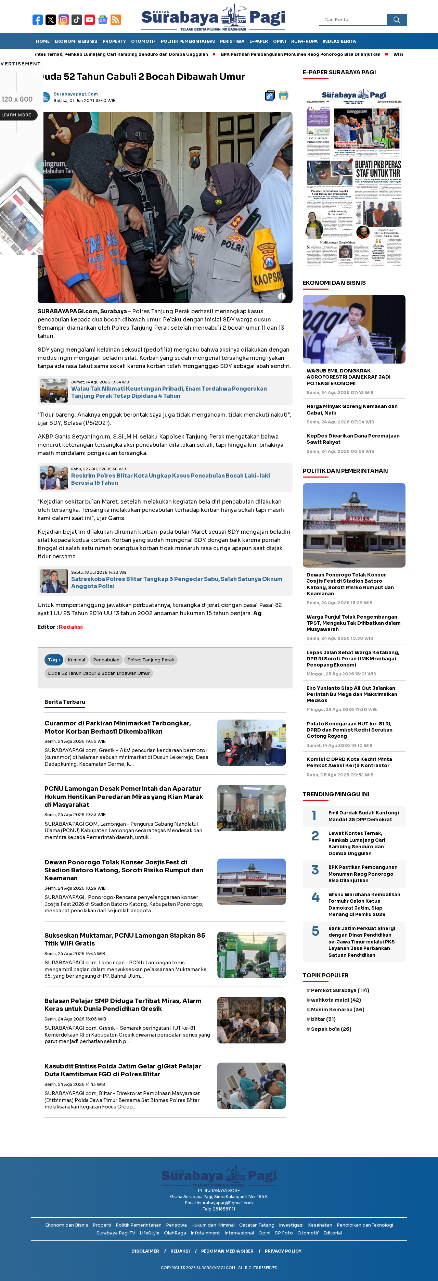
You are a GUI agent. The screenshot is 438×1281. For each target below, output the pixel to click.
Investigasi (291, 1225)
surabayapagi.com (76, 94)
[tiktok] (78, 24)
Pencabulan (106, 660)
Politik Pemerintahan (188, 41)
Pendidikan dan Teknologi (365, 1225)
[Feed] (117, 24)
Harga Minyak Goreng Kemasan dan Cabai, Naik (352, 410)
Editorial (332, 1233)
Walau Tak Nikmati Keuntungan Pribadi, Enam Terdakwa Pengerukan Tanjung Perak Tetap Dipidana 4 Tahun (169, 392)
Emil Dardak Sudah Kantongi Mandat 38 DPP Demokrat (363, 816)
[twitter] (52, 24)
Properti (102, 1225)
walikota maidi (336, 1000)
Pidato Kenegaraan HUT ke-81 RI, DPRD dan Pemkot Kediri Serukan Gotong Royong (349, 730)
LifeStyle (149, 1233)
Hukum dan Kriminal (213, 1225)
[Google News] (104, 24)
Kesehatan (320, 1225)
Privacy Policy (283, 1251)
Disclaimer (145, 1251)
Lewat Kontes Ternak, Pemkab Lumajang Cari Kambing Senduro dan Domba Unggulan (356, 844)
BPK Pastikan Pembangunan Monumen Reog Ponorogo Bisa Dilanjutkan (263, 54)
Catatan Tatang (256, 1225)
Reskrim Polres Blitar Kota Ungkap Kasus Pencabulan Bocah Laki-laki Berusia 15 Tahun (170, 479)
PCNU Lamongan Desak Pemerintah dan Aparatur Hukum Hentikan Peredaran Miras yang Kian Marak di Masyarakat (123, 797)
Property (114, 41)
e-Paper (258, 41)
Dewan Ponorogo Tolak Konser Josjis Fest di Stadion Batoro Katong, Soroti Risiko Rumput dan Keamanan (123, 870)
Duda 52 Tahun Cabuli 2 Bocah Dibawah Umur (99, 673)
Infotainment (205, 1233)
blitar (323, 1019)
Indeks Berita (339, 41)
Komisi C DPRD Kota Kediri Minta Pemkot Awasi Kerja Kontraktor (349, 763)
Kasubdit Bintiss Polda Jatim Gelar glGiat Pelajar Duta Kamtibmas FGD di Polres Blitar (122, 1070)
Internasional (239, 1233)
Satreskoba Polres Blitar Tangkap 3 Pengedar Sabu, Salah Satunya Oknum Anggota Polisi (177, 582)
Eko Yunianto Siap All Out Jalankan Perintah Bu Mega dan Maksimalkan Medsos (352, 694)
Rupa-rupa (304, 41)
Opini (279, 41)
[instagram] (65, 24)
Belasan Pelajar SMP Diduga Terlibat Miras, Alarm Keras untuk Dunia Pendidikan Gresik (123, 1005)
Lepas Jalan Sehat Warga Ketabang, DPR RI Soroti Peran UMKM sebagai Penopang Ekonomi (353, 658)
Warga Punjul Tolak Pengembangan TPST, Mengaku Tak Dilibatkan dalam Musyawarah (354, 623)
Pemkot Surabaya (340, 990)
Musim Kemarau (337, 1010)
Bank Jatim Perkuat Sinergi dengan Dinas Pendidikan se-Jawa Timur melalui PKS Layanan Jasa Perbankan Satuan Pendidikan (361, 942)
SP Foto (284, 1233)
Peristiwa (232, 41)
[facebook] (39, 24)
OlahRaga (175, 1233)
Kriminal (76, 660)
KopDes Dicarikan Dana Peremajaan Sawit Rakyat (353, 439)
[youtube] (91, 24)
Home (43, 41)
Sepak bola (331, 1029)
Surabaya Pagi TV (115, 1233)
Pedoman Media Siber (227, 1251)
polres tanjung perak (150, 660)
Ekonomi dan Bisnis (66, 1225)
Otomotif (143, 41)
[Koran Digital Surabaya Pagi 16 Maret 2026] (354, 177)
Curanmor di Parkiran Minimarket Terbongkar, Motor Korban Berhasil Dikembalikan (117, 727)
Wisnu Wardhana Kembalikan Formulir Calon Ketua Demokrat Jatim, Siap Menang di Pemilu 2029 (364, 905)
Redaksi (180, 1251)
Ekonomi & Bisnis (76, 41)
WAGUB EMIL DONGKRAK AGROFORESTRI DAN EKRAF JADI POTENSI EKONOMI (348, 377)
